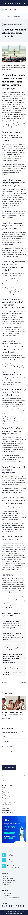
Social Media (5, 808)
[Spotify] (19, 3)
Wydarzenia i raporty (8, 812)
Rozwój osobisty (6, 804)
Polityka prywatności (8, 878)
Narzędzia (4, 800)
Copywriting (5, 792)
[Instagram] (8, 3)
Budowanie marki (7, 790)
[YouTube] (10, 3)
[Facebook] (3, 3)
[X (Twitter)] (24, 3)
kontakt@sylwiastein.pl (13, 861)
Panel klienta (5, 884)
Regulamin (5, 876)
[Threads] (12, 3)
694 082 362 (10, 856)
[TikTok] (22, 3)
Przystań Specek (7, 893)
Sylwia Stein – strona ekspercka (11, 897)
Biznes (3, 25)
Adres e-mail (6, 741)
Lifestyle (4, 798)
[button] (14, 624)
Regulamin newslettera (8, 880)
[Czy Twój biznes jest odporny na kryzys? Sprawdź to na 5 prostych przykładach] (14, 703)
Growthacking (6, 796)
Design (4, 794)
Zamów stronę (6, 895)
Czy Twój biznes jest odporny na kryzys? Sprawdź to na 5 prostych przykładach (12, 714)
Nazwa (4, 736)
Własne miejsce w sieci (8, 810)
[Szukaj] (23, 9)
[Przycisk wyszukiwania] (24, 775)
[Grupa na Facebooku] (5, 3)
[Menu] (25, 9)
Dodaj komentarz (7, 751)
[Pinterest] (17, 3)
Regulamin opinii (6, 882)
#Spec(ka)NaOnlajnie (8, 785)
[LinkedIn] (15, 3)
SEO (3, 806)
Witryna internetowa (7, 746)
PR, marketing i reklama (8, 802)
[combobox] (12, 775)
